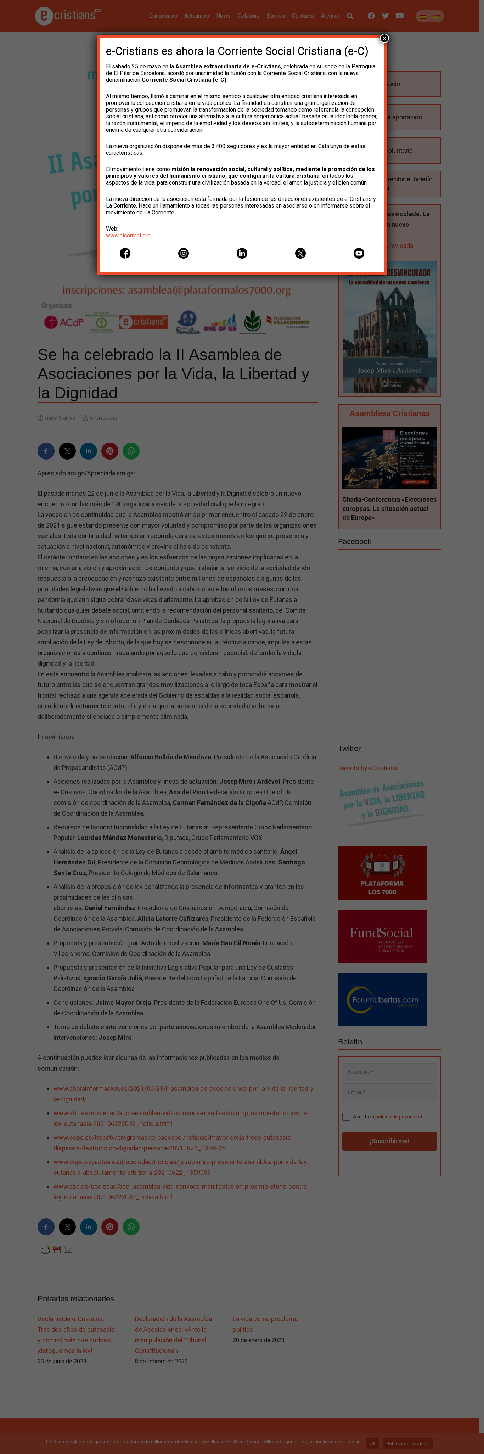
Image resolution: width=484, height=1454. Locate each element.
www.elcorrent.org (128, 235)
